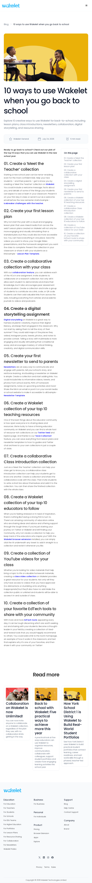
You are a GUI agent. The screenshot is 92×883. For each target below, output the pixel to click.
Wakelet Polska (10, 849)
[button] (86, 5)
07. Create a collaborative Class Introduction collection (73, 209)
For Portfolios (9, 828)
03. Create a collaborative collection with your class (73, 174)
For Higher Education (12, 824)
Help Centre (69, 808)
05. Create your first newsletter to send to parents (74, 191)
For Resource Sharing (13, 837)
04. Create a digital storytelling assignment (73, 183)
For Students (9, 812)
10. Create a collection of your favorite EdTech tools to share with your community (74, 237)
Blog (6, 24)
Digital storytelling (13, 319)
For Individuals (40, 817)
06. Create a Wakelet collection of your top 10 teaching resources (74, 200)
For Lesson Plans (11, 833)
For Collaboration (11, 841)
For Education (9, 804)
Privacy (39, 867)
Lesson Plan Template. (28, 253)
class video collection (25, 576)
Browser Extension (41, 833)
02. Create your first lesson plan (73, 165)
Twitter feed (44, 432)
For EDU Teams (10, 820)
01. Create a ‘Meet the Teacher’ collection (74, 159)
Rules (53, 867)
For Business (39, 804)
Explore (37, 842)
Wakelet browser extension (17, 539)
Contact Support (71, 812)
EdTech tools (30, 620)
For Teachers (9, 808)
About (66, 825)
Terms (46, 867)
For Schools (9, 816)
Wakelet (50, 184)
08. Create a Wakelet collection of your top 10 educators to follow (74, 219)
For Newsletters (10, 845)
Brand (66, 829)
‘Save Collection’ (43, 436)
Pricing (36, 829)
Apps (36, 837)
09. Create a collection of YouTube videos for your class (74, 227)
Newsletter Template (14, 395)
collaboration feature (23, 272)
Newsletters (10, 367)
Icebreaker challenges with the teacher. (24, 203)
